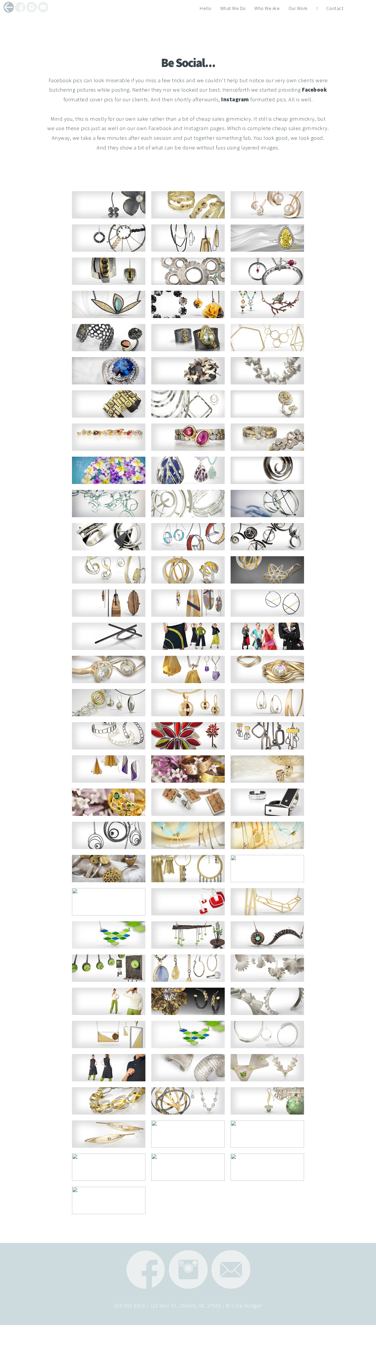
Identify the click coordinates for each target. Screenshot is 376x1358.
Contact (335, 8)
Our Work (298, 8)
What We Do (233, 8)
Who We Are (267, 8)
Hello (206, 8)
